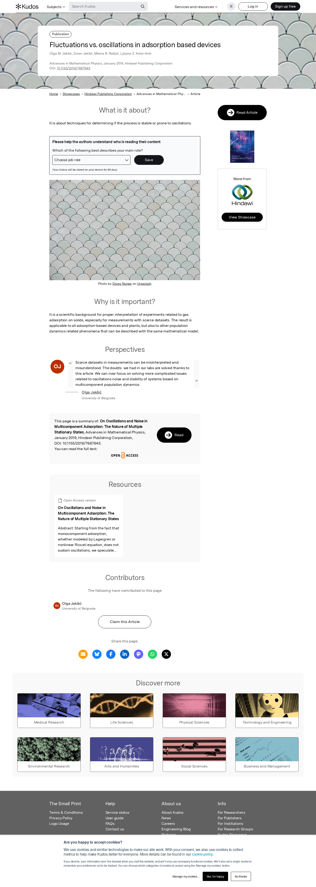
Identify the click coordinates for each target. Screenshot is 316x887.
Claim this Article (125, 622)
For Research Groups (235, 829)
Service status (117, 812)
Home (53, 94)
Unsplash (144, 283)
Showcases (71, 94)
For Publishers (230, 818)
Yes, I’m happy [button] (215, 876)
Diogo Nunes (122, 283)
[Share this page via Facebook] (111, 654)
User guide (114, 818)
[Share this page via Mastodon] (138, 654)
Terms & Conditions (66, 812)
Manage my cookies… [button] (186, 876)
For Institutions (230, 823)
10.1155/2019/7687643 (73, 68)
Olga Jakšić (92, 392)
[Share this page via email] (83, 654)
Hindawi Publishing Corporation (108, 94)
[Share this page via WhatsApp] (152, 654)
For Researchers (231, 812)
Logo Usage (59, 823)
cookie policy (202, 854)
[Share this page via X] (166, 654)
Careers (168, 823)
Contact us (114, 829)
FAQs (110, 823)
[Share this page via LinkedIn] (124, 654)
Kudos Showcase (232, 834)
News (166, 818)
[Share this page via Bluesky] (97, 654)
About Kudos (172, 812)
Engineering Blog (176, 829)
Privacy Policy (60, 818)
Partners (168, 834)
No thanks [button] (241, 876)
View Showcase (242, 217)
